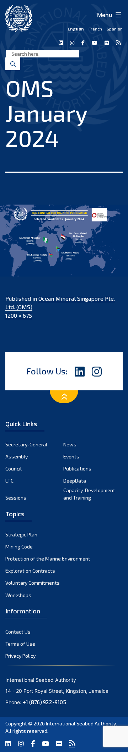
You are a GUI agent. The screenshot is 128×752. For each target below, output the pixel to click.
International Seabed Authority (81, 723)
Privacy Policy (20, 656)
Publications (77, 469)
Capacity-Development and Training (89, 494)
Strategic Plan (21, 534)
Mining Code (19, 547)
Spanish (115, 28)
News (69, 444)
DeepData (74, 481)
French (95, 28)
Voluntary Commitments (32, 583)
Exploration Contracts (30, 571)
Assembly (16, 456)
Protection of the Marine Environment (47, 559)
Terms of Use (20, 644)
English (76, 28)
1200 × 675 (18, 315)
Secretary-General (26, 444)
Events (71, 456)
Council (13, 469)
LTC (9, 481)
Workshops (18, 595)
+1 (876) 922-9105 (44, 702)
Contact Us (18, 632)
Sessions (15, 498)
